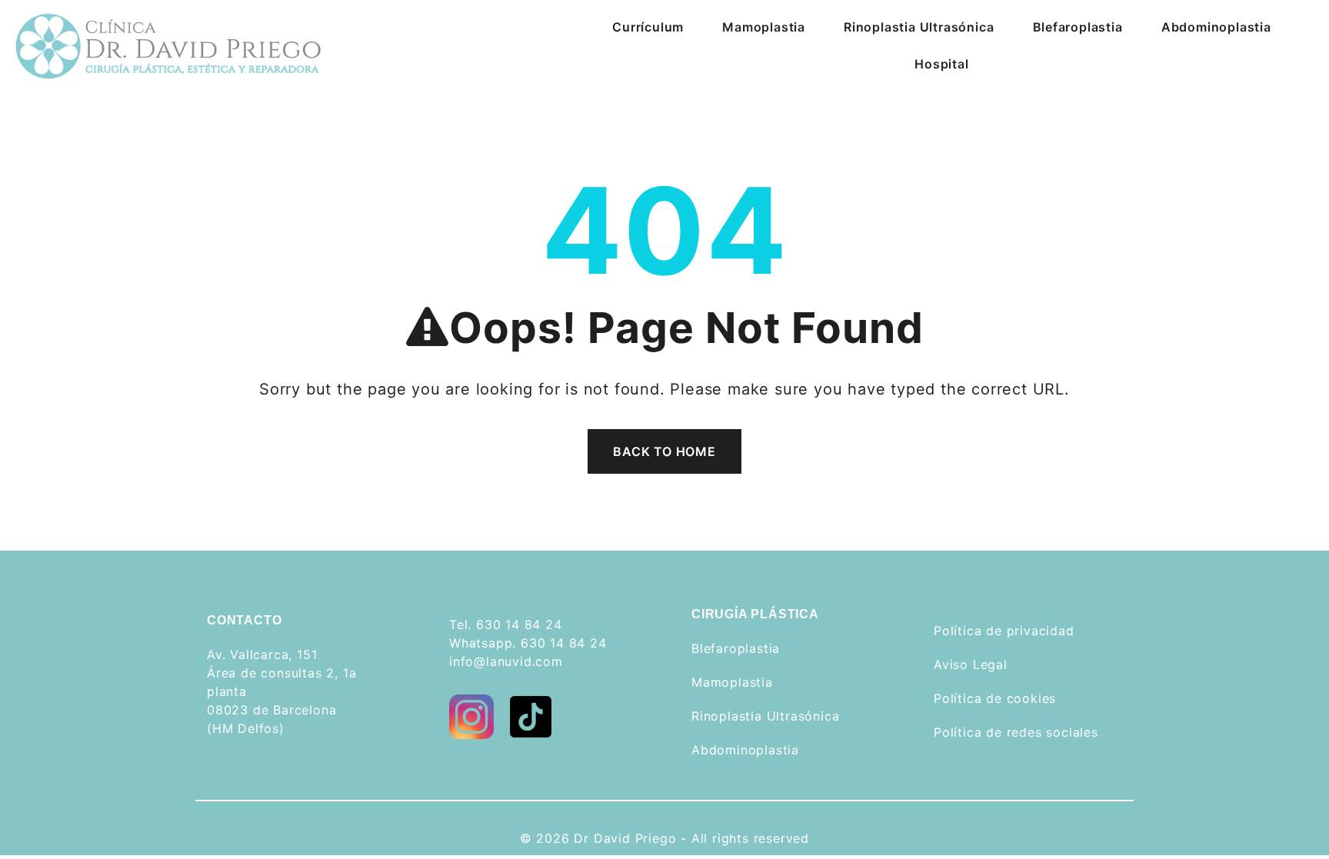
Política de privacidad (1004, 630)
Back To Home (664, 451)
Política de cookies (995, 698)
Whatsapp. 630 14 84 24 (528, 643)
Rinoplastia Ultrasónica (919, 27)
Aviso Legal (971, 664)
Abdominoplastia (1216, 27)
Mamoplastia (763, 27)
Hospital (941, 64)
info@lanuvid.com (506, 661)
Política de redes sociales (1016, 732)
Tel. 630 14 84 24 (505, 624)
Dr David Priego (625, 838)
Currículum (648, 27)
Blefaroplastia (1078, 27)
